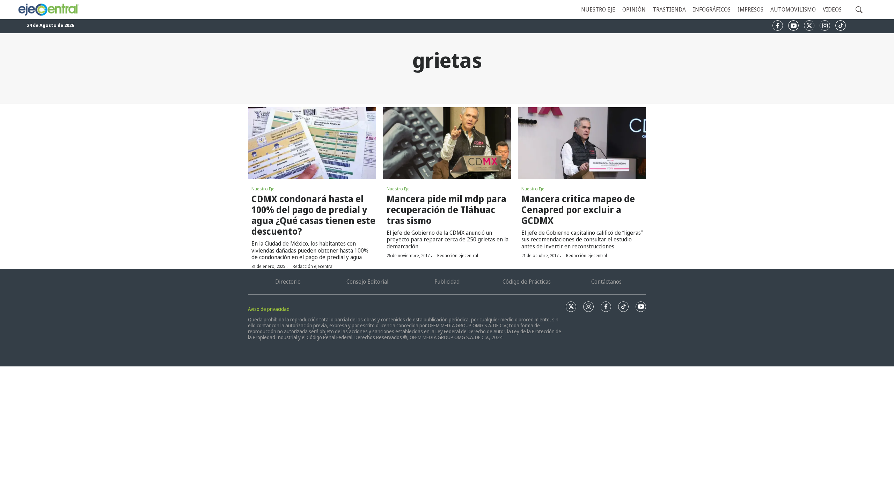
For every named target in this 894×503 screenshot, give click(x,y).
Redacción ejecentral (313, 266)
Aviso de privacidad (269, 309)
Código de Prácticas (527, 281)
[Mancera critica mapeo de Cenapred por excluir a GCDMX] (582, 143)
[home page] (48, 9)
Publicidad (447, 281)
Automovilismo (793, 9)
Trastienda (669, 9)
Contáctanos (606, 281)
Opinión (634, 9)
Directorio (288, 281)
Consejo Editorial (367, 281)
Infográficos (712, 9)
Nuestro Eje (262, 188)
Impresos (750, 9)
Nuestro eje (598, 9)
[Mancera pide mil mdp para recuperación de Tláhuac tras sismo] (447, 143)
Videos (832, 9)
